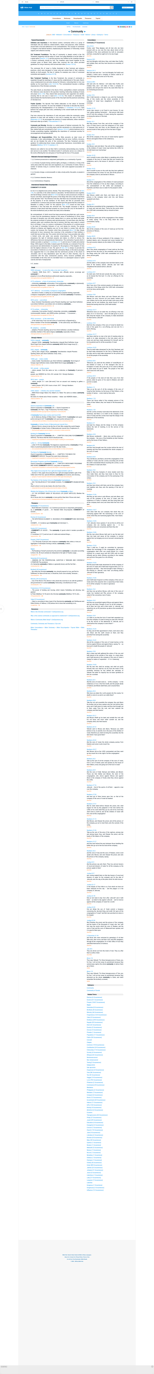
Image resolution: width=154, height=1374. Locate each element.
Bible (23, 26)
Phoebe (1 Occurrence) (94, 1032)
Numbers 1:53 (91, 410)
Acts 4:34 (54, 195)
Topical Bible (75, 627)
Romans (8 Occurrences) (94, 1137)
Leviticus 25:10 (51, 74)
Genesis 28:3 (91, 59)
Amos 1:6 (90, 958)
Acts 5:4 (72, 230)
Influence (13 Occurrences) (95, 1190)
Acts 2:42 (41, 94)
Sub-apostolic (91, 1067)
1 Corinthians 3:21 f (55, 242)
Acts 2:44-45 (59, 96)
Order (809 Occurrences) (94, 1165)
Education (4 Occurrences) (95, 1122)
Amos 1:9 (90, 971)
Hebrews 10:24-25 (63, 129)
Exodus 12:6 (90, 95)
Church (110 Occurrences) (95, 1130)
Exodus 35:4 (90, 216)
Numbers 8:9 (91, 445)
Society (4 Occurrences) (94, 1052)
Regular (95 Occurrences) (95, 1022)
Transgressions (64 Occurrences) (97, 1115)
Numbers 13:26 (91, 494)
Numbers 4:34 (91, 434)
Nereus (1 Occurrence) (94, 1150)
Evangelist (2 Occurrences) (95, 1125)
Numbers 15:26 (91, 578)
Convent (89, 1040)
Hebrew (87, 35)
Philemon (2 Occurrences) (95, 1082)
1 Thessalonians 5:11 (54, 121)
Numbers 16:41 (91, 640)
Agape (89, 1005)
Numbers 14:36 (91, 532)
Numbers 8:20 (91, 457)
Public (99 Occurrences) (94, 1037)
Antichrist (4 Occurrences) (95, 1110)
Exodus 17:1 (90, 180)
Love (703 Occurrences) (94, 1080)
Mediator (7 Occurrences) (95, 1092)
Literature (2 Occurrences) (95, 1135)
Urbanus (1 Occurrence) (94, 1157)
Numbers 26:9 (91, 770)
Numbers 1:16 (91, 398)
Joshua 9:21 (90, 862)
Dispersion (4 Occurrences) (95, 1070)
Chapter (89, 1042)
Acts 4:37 (65, 204)
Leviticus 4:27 (91, 283)
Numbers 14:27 (91, 510)
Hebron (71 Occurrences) (94, 1102)
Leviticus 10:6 (91, 294)
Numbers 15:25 (91, 563)
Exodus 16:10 (91, 155)
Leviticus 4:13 (91, 247)
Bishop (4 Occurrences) (94, 1107)
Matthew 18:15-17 (43, 145)
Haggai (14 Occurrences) (94, 1077)
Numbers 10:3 (91, 483)
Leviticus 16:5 (91, 323)
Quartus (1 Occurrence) (94, 1142)
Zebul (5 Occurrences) (94, 1017)
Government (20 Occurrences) (96, 1100)
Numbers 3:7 (91, 423)
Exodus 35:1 (90, 204)
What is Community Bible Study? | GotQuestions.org (47, 620)
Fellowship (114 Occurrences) (96, 1050)
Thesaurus (76, 35)
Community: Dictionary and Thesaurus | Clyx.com (46, 623)
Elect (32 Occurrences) (94, 1025)
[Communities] (2, 613)
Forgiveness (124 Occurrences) (96, 1015)
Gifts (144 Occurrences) (94, 1105)
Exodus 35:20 (91, 227)
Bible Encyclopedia (63, 627)
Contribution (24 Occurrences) (96, 1047)
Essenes (89, 1112)
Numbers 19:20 (91, 664)
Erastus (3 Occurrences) (94, 1027)
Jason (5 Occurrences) (94, 1172)
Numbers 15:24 (91, 545)
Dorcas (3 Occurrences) (94, 1030)
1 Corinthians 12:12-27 (72, 107)
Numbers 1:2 (91, 387)
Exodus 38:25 (91, 236)
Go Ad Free (4, 1366)
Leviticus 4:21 (91, 272)
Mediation (90, 1087)
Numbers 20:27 (91, 749)
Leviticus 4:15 (91, 261)
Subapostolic (91, 1065)
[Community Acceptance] (152, 613)
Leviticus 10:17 (91, 310)
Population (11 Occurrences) (96, 1035)
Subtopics (100, 35)
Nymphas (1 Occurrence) (94, 1155)
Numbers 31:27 (91, 841)
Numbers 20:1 (91, 680)
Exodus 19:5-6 (70, 64)
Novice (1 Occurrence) (94, 1152)
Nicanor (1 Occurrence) (94, 1145)
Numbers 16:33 (91, 629)
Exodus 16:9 (90, 144)
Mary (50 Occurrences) (94, 1140)
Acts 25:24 (90, 46)
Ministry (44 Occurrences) (95, 1012)
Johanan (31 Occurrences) (95, 1170)
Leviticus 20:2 (91, 361)
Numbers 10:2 (91, 470)
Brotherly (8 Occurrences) (95, 1010)
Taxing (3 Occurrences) (94, 1062)
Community (90, 988)
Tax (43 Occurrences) (93, 1075)
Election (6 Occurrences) (94, 997)
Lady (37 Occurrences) (94, 1177)
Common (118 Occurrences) (95, 1045)
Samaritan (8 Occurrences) (95, 1007)
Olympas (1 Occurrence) (94, 1160)
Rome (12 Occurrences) (94, 1097)
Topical (27, 26)
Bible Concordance (37, 627)
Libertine (89, 1183)
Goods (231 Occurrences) (95, 1000)
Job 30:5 (89, 949)
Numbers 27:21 (91, 804)
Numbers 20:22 (91, 740)
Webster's (59, 35)
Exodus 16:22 (91, 168)
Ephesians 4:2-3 (36, 119)
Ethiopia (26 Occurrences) (95, 1055)
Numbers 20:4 (91, 691)
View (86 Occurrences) (94, 1072)
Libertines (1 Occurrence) (95, 1175)
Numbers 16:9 (91, 615)
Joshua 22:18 (91, 896)
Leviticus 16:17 (91, 334)
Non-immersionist (92, 1060)
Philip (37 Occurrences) (94, 1117)
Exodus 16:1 (90, 121)
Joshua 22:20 (91, 907)
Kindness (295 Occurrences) (96, 1020)
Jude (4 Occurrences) (93, 1132)
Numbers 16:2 (91, 589)
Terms (106, 35)
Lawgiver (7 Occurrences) (95, 1180)
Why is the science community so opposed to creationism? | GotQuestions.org (55, 616)
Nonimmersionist (92, 1057)
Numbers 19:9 (91, 651)
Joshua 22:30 (91, 920)
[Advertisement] (77, 1227)
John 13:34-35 (53, 84)
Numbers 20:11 (91, 715)
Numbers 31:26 (91, 830)
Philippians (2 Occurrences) (95, 1090)
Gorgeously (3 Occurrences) (95, 1188)
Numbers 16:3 (91, 600)
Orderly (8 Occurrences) (94, 1162)
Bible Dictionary (50, 627)
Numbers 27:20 (91, 794)
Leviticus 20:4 (91, 376)
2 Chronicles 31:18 (92, 935)
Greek (82, 35)
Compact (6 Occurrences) (95, 1095)
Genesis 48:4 (91, 82)
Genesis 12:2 (44, 58)
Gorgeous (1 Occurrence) (94, 1185)
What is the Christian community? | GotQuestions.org (47, 612)
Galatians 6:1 (53, 145)
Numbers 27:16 (91, 785)
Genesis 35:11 (91, 70)
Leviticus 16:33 (91, 347)
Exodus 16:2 (90, 135)
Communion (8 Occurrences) (95, 1085)
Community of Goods (93, 990)
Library (93, 35)
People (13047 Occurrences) (96, 1002)
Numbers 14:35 (91, 521)
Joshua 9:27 (90, 873)
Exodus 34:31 (91, 193)
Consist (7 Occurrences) (94, 1127)
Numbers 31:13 (91, 819)
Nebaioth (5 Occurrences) (95, 1147)
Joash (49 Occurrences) (94, 1120)
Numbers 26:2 (91, 759)
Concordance (67, 35)
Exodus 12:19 (91, 108)
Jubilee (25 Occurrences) (94, 1167)
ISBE (53, 35)
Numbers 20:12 (91, 727)
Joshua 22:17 (91, 885)
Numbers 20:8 (91, 700)
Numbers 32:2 (91, 851)
